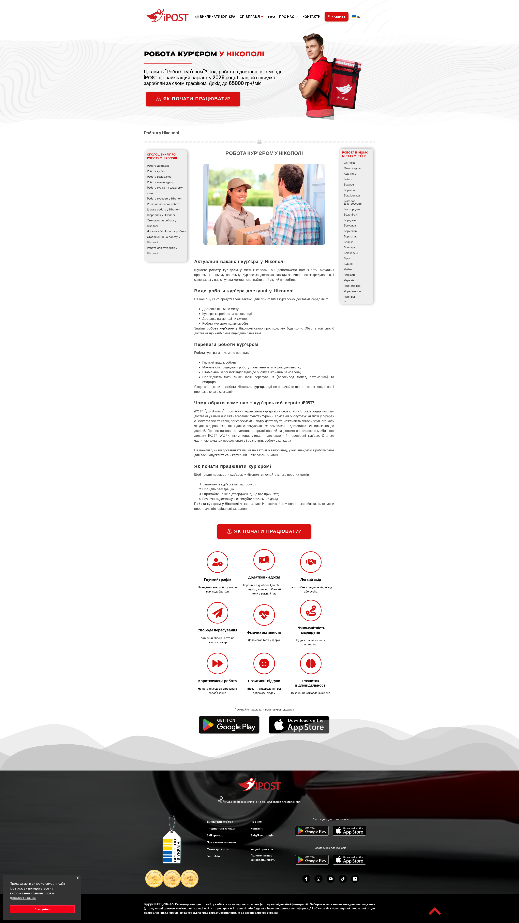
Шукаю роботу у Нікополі (163, 209)
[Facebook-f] (306, 879)
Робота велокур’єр (159, 177)
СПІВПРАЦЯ (250, 16)
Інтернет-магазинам (221, 828)
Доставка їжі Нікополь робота (166, 231)
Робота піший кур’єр (160, 182)
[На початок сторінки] (435, 911)
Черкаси (349, 275)
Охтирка (349, 163)
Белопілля (351, 215)
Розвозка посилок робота (163, 204)
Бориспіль (350, 236)
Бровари (349, 247)
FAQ (271, 16)
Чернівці (349, 297)
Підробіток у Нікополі (161, 215)
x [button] (77, 878)
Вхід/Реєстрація (262, 835)
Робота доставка (158, 166)
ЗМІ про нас (215, 835)
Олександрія (352, 168)
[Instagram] (318, 879)
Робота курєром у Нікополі (164, 198)
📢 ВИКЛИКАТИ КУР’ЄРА (215, 16)
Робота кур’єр (156, 171)
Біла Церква (352, 195)
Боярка (348, 242)
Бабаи (348, 179)
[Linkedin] (355, 879)
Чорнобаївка (352, 286)
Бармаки (349, 190)
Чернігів (349, 280)
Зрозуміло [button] (42, 909)
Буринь (348, 264)
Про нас (256, 821)
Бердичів (350, 220)
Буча (347, 258)
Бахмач (349, 184)
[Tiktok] (343, 879)
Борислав (350, 231)
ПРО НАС (287, 16)
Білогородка (352, 209)
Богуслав (350, 225)
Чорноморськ (352, 291)
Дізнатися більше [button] (23, 898)
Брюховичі (351, 253)
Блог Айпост (216, 856)
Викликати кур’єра (220, 821)
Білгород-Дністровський (353, 202)
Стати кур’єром (217, 849)
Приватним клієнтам (221, 842)
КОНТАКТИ (311, 16)
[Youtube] (331, 879)
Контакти (257, 828)
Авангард (350, 174)
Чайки (348, 269)
